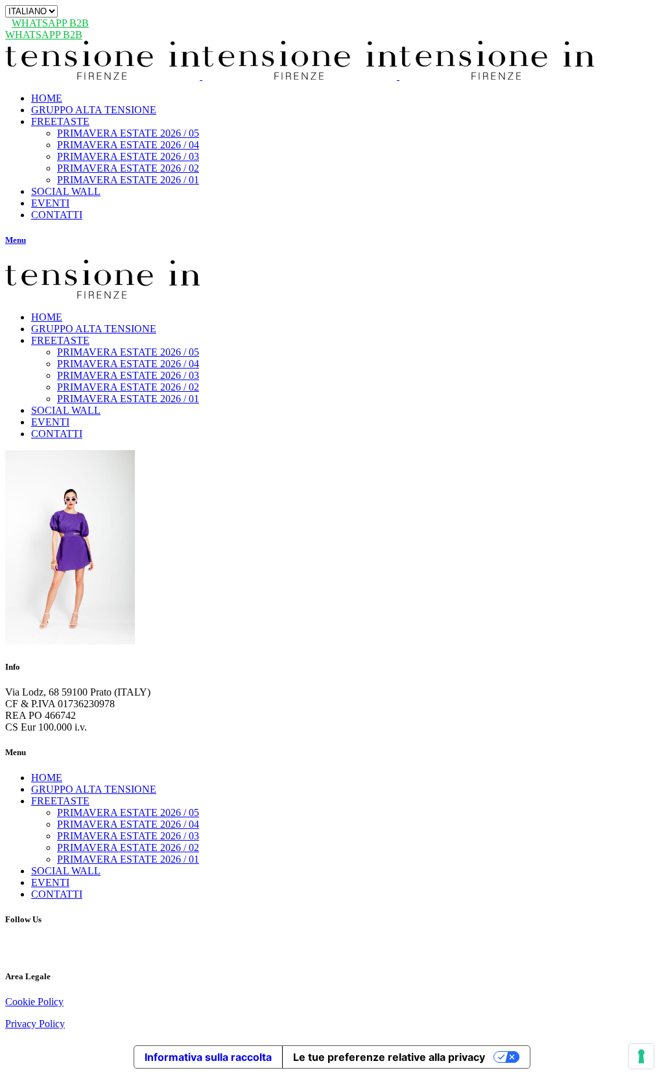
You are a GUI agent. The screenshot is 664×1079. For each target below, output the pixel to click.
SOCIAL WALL (66, 870)
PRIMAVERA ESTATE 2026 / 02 (128, 847)
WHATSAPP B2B (50, 22)
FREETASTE (60, 800)
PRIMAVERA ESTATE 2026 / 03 (128, 835)
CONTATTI (56, 894)
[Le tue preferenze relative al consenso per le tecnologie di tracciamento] (641, 1056)
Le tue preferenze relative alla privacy (389, 1057)
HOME (46, 777)
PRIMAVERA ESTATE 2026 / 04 (128, 824)
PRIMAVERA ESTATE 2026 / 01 (128, 859)
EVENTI (50, 882)
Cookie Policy (34, 1001)
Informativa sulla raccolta (208, 1057)
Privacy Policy (35, 1023)
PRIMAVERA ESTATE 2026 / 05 (128, 812)
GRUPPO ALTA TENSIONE (93, 789)
